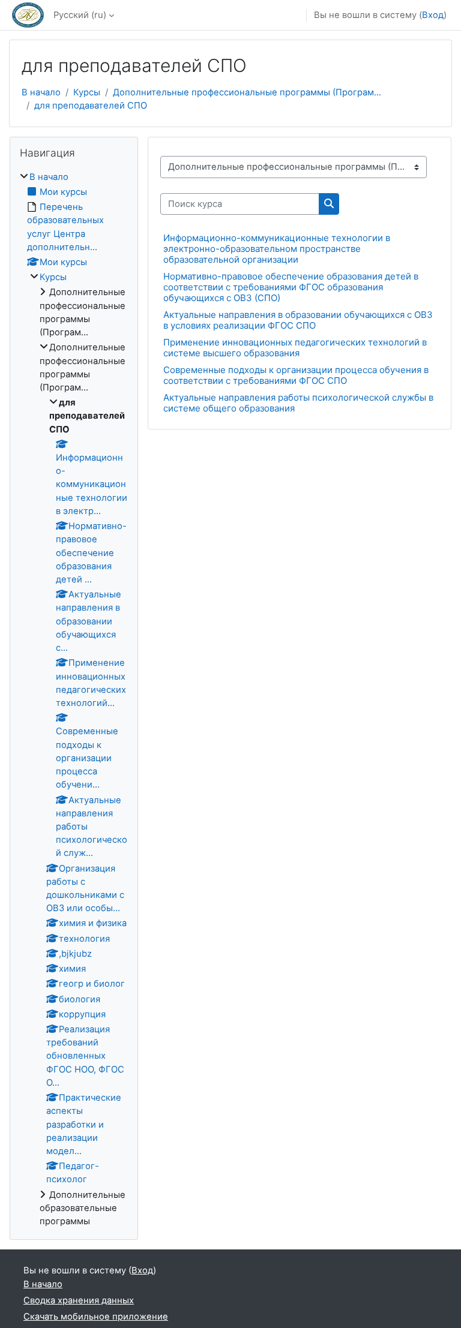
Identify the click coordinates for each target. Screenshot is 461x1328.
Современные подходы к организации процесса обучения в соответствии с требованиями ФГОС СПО (296, 375)
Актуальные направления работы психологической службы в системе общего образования (298, 403)
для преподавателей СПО (90, 105)
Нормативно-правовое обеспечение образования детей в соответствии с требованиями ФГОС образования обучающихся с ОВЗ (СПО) (290, 287)
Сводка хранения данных (78, 1300)
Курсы (86, 92)
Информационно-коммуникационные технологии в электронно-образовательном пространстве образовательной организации (276, 248)
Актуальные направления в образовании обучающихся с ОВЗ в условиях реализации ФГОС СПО (298, 320)
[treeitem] (74, 699)
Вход (433, 15)
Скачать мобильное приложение (95, 1316)
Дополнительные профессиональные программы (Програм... (247, 92)
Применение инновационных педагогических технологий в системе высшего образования (295, 347)
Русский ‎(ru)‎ (79, 15)
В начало (41, 92)
